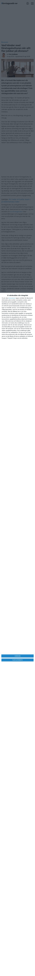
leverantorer (12, 298)
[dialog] (17, 634)
